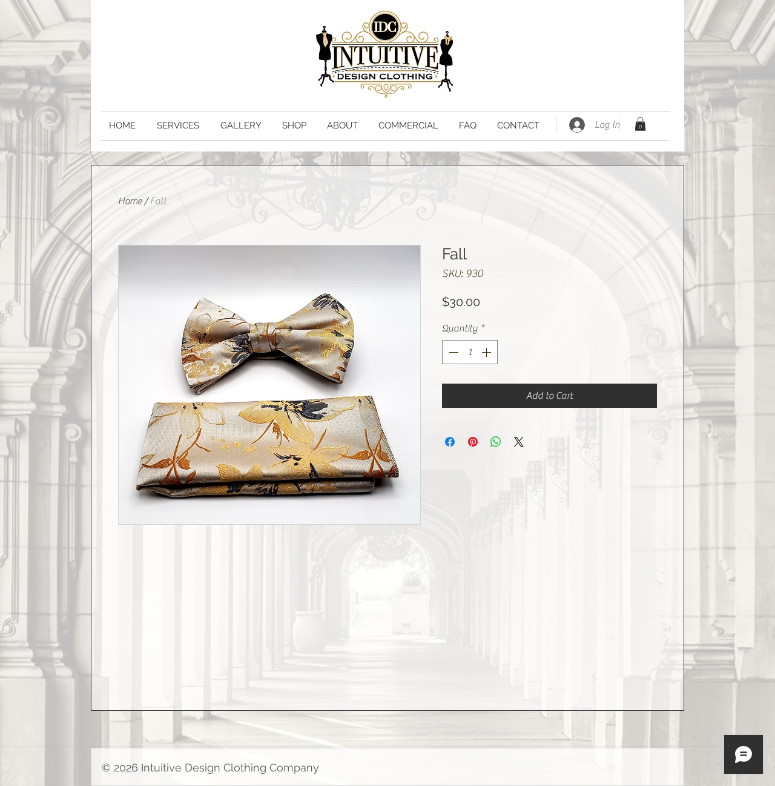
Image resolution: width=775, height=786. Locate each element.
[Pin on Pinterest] (473, 442)
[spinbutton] (470, 352)
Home (130, 201)
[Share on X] (519, 442)
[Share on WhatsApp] (496, 442)
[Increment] (487, 352)
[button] (640, 124)
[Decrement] (452, 352)
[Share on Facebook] (450, 442)
